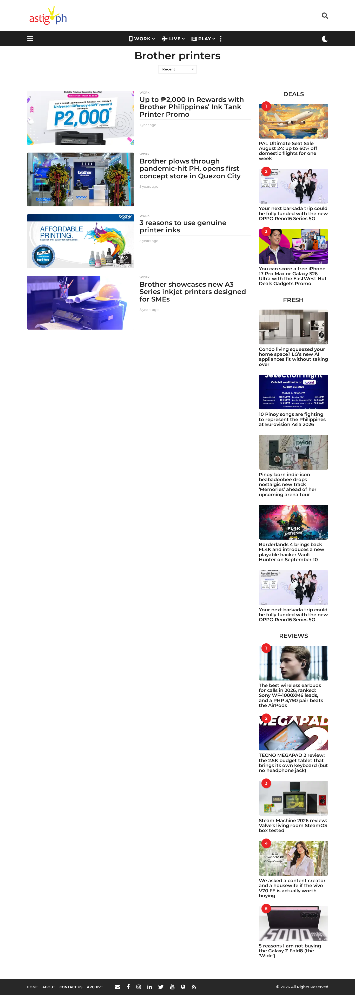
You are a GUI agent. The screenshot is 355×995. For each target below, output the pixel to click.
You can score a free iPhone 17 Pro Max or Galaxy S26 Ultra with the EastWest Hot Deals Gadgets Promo (293, 276)
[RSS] (194, 986)
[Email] (117, 986)
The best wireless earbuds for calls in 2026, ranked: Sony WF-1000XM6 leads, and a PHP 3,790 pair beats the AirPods (291, 695)
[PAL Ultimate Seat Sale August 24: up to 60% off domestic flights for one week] (293, 121)
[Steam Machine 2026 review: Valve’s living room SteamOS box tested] (293, 798)
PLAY (204, 38)
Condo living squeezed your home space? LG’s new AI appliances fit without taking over (293, 356)
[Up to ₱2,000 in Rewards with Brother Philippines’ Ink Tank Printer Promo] (80, 118)
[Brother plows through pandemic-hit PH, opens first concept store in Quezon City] (80, 179)
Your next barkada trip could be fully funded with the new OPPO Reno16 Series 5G (293, 213)
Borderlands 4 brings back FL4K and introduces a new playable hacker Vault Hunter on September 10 (291, 552)
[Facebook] (128, 986)
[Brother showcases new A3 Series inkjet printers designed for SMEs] (80, 303)
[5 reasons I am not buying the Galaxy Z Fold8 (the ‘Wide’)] (293, 923)
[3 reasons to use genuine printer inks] (80, 241)
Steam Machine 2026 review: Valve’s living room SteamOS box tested (293, 826)
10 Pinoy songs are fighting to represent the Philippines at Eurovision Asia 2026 (292, 419)
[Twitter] (160, 986)
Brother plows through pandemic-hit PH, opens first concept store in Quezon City (190, 168)
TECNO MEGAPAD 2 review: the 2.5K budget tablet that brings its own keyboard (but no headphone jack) (293, 762)
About (48, 987)
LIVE (175, 38)
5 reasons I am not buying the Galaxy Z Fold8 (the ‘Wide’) (290, 951)
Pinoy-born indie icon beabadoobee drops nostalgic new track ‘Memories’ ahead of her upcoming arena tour (288, 484)
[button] (325, 15)
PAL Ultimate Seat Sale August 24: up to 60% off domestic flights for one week (288, 151)
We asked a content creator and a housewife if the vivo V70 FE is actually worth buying (292, 888)
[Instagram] (138, 986)
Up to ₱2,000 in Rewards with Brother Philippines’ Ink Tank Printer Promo (192, 107)
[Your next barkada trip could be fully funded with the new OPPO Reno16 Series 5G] (293, 186)
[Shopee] (183, 986)
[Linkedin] (149, 986)
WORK (142, 38)
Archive (95, 987)
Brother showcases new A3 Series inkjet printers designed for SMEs (193, 291)
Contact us (71, 987)
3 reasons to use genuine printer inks (183, 226)
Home (32, 987)
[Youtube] (172, 986)
